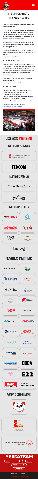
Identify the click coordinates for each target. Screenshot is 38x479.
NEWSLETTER (19, 469)
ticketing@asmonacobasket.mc (13, 83)
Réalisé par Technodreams (19, 476)
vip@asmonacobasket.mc (11, 57)
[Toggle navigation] (33, 5)
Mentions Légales (19, 465)
